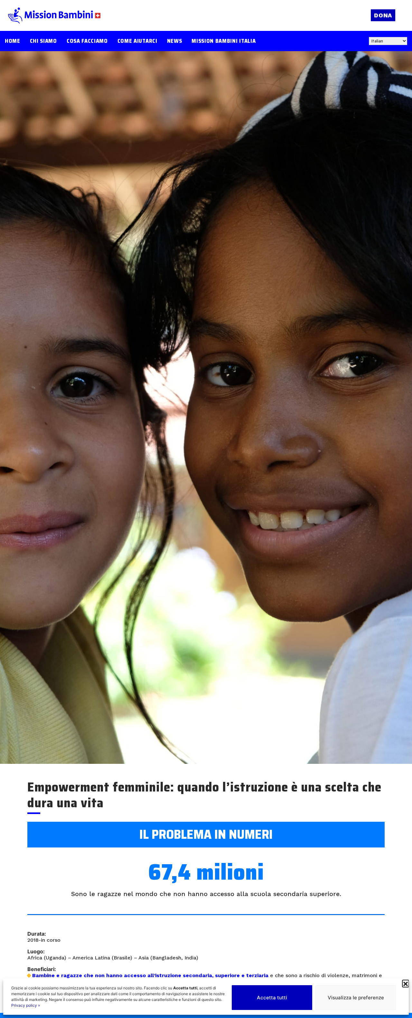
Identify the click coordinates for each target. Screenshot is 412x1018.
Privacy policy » (25, 1005)
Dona (383, 15)
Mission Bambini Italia (224, 41)
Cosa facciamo (87, 41)
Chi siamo (43, 41)
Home (12, 41)
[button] (405, 983)
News (174, 41)
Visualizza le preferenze (356, 998)
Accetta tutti (272, 998)
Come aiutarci (137, 41)
